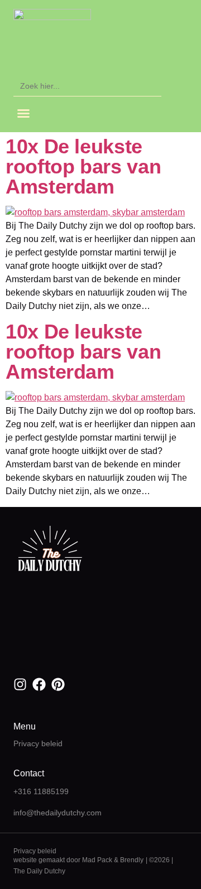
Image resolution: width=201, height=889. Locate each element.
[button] (23, 113)
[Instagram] (20, 684)
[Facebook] (39, 684)
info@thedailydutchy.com (57, 812)
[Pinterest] (58, 684)
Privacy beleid (38, 743)
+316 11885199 (41, 791)
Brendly (131, 860)
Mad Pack (97, 860)
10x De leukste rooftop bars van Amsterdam (83, 166)
